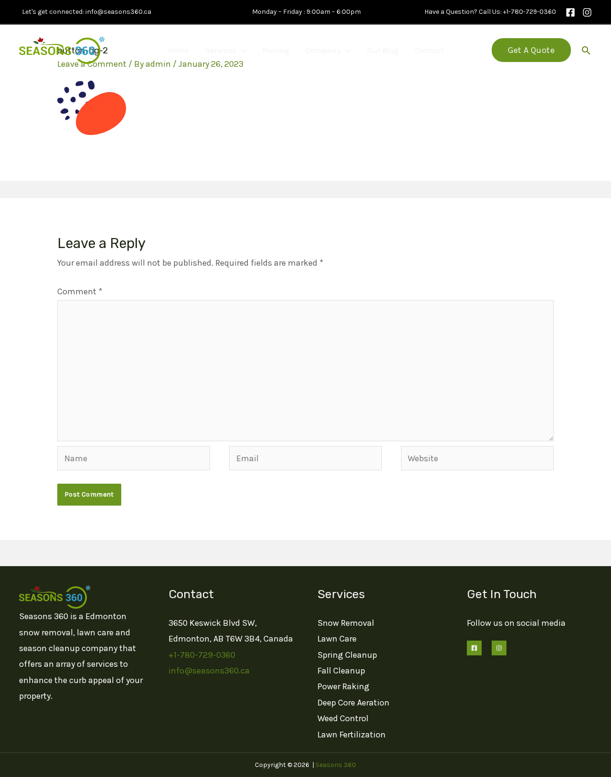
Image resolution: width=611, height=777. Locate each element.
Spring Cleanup (347, 655)
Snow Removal (345, 623)
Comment (79, 291)
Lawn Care (337, 638)
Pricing (276, 50)
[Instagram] (587, 12)
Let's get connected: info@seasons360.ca (85, 12)
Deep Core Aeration (353, 702)
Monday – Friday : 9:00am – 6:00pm (306, 12)
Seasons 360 (336, 765)
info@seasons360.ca (209, 670)
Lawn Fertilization (351, 734)
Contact (429, 50)
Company (323, 50)
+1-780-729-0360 (202, 655)
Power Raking (343, 686)
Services (220, 50)
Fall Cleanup (341, 670)
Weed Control (343, 718)
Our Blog (383, 50)
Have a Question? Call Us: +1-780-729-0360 (488, 12)
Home (178, 50)
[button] (531, 50)
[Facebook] (570, 12)
